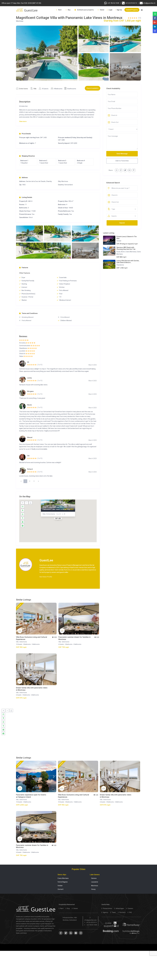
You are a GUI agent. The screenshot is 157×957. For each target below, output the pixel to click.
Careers (130, 908)
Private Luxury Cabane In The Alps (126, 237)
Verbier (118, 241)
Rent (60, 10)
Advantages (119, 908)
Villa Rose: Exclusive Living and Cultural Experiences (31, 638)
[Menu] (142, 11)
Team (113, 912)
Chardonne (120, 265)
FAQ (130, 912)
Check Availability (92, 88)
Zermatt (60, 889)
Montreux (19, 21)
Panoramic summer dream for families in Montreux (74, 638)
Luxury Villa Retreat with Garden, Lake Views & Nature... (127, 261)
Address (25, 177)
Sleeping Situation (28, 156)
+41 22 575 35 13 (131, 3)
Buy (68, 10)
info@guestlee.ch (149, 3)
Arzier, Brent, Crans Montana (126, 251)
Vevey (93, 889)
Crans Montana (63, 878)
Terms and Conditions (30, 313)
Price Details (26, 134)
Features (25, 267)
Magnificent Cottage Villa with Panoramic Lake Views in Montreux (56, 508)
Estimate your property (85, 10)
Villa (34, 89)
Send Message (122, 154)
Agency (105, 912)
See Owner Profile (45, 577)
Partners (122, 912)
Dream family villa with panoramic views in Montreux (31, 689)
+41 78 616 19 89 (113, 3)
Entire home (23, 89)
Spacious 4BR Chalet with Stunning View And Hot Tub (125, 248)
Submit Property (132, 10)
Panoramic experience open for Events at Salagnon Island (31, 796)
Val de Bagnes (63, 882)
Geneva (93, 878)
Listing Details (27, 197)
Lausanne (94, 882)
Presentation (107, 908)
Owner (102, 10)
